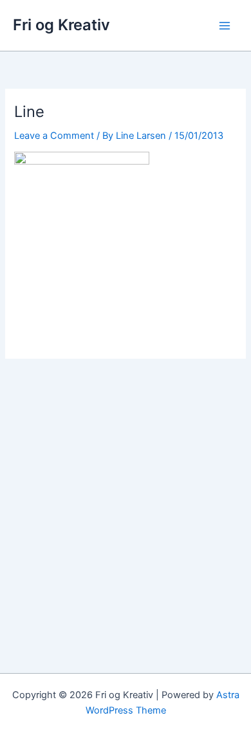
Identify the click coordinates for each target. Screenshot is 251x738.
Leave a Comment (54, 135)
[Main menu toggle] (224, 25)
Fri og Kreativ (61, 24)
